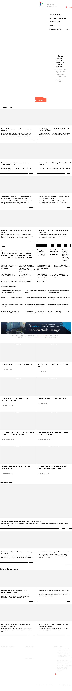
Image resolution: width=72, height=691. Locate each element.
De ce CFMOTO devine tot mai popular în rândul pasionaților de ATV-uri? (35, 312)
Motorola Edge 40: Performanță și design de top (61, 275)
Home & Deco (18, 344)
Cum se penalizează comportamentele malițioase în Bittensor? (62, 266)
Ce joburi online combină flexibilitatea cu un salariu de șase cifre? (11, 298)
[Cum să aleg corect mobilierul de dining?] (54, 386)
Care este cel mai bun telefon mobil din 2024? (8, 274)
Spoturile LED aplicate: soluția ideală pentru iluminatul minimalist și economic (18, 433)
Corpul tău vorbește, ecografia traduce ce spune (54, 552)
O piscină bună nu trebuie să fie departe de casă (54, 591)
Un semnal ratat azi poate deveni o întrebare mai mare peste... (21, 521)
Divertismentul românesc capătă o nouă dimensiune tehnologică (14, 591)
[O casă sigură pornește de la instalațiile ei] (18, 352)
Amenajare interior (53, 378)
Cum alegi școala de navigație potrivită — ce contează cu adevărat (15, 625)
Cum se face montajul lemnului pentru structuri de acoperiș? (15, 399)
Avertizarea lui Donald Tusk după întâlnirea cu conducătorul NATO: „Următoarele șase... (16, 197)
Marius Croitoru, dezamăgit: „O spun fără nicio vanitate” (60, 61)
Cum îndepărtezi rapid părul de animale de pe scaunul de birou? (52, 433)
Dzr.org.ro (55, 685)
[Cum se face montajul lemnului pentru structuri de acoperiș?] (18, 386)
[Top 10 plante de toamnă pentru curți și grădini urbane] (18, 455)
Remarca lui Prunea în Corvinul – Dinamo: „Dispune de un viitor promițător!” (64, 662)
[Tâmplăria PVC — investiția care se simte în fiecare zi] (54, 352)
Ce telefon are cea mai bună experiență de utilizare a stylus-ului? (9, 266)
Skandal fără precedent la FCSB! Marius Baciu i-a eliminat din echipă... (54, 130)
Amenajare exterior (53, 446)
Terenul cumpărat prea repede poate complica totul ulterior (11, 291)
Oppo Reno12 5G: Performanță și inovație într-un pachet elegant (45, 275)
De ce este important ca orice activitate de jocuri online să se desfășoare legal (43, 267)
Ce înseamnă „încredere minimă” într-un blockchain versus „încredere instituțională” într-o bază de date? (27, 268)
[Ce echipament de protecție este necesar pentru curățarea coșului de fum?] (54, 455)
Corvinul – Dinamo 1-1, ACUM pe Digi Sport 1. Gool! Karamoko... (55, 163)
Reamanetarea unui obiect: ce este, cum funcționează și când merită (35, 305)
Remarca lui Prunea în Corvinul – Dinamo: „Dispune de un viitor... (14, 163)
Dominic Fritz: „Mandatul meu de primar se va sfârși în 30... (53, 231)
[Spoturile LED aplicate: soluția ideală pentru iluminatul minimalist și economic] (18, 421)
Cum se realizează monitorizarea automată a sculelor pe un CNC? (10, 312)
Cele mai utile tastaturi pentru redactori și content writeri (9, 281)
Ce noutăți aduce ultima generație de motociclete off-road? (58, 312)
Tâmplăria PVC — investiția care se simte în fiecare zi (53, 365)
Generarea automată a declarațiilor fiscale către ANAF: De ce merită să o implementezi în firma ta (65, 255)
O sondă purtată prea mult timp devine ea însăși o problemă (16, 552)
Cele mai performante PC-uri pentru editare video (45, 280)
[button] (66, 7)
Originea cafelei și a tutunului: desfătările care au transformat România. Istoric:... (54, 197)
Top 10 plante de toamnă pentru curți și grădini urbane (16, 467)
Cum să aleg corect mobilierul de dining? (52, 398)
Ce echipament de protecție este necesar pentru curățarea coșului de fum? (52, 467)
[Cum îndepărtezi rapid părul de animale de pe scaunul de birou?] (54, 421)
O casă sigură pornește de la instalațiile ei (17, 364)
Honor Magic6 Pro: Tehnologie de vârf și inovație (25, 275)
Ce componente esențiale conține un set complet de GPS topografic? (41, 253)
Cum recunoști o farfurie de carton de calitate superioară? (58, 291)
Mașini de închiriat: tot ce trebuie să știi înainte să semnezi (59, 298)
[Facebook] (45, 9)
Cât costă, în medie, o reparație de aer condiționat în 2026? (35, 298)
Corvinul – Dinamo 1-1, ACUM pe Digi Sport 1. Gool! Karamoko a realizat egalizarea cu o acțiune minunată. (64, 668)
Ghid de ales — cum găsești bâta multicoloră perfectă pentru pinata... (53, 625)
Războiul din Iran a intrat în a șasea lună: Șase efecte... (16, 231)
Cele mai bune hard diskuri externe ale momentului (26, 280)
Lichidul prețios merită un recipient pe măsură (35, 291)
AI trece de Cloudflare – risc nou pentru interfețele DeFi (53, 252)
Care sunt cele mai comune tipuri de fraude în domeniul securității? (58, 305)
